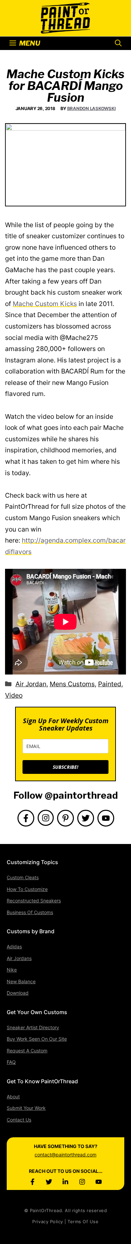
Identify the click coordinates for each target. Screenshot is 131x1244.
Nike (12, 970)
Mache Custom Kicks (45, 304)
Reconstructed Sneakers (34, 900)
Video (14, 695)
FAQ (11, 1062)
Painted (109, 684)
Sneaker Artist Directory (33, 1027)
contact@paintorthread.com (65, 1154)
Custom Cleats (23, 877)
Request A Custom (27, 1050)
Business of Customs (30, 912)
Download (18, 993)
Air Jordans (19, 958)
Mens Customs (72, 684)
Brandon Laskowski (91, 108)
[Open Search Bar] (118, 43)
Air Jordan (30, 684)
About (13, 1096)
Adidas (14, 946)
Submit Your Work (26, 1108)
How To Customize (27, 889)
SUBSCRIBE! (65, 767)
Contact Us (19, 1120)
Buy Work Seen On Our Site (37, 1039)
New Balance (21, 981)
